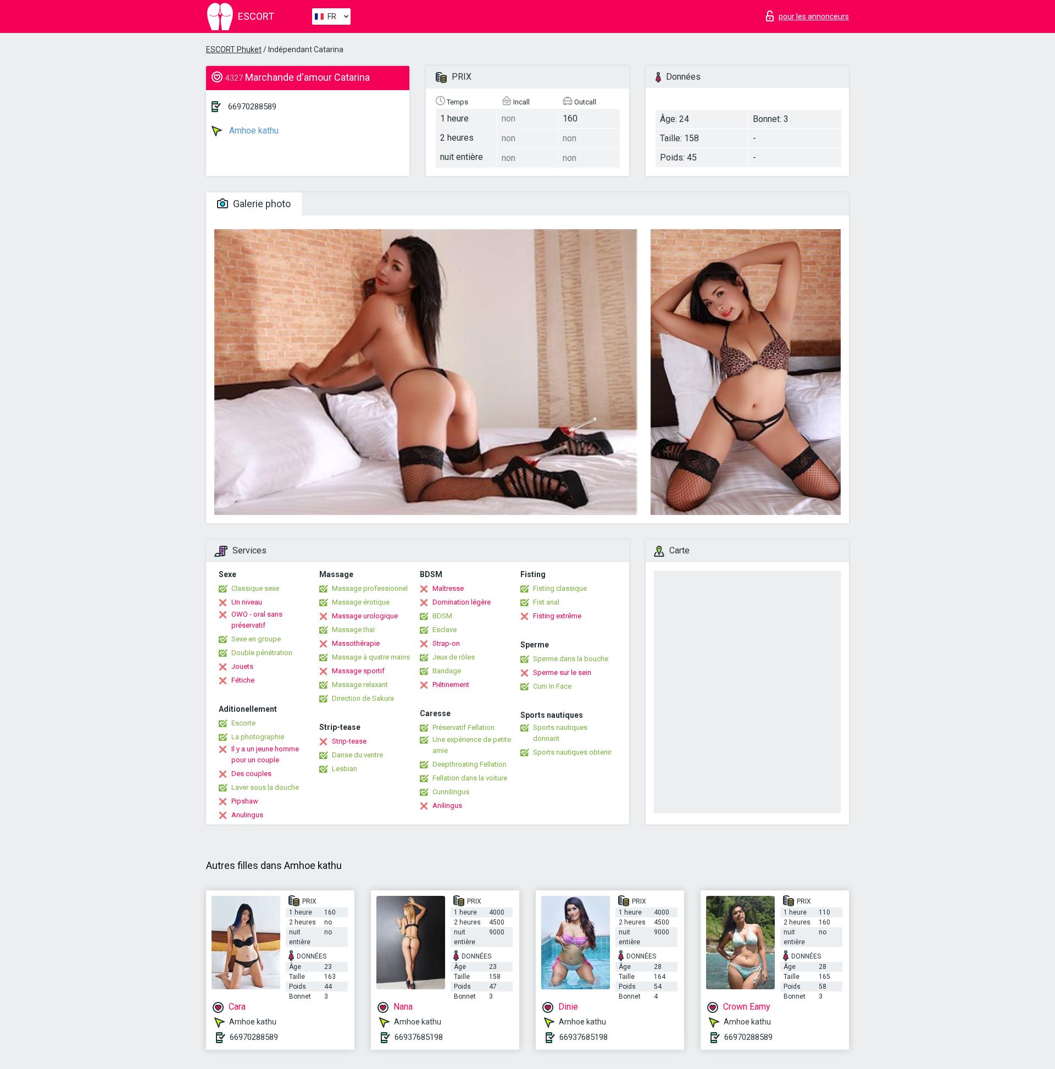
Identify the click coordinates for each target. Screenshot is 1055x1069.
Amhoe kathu (253, 130)
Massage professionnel (370, 588)
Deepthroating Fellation (469, 764)
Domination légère (461, 602)
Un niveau (246, 602)
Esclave (444, 629)
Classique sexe (255, 588)
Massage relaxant (360, 684)
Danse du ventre (357, 755)
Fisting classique (560, 588)
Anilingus (447, 805)
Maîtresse (448, 588)
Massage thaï (353, 629)
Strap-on (446, 643)
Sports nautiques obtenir (572, 752)
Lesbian (344, 769)
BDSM (442, 616)
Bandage (446, 671)
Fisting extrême (557, 616)
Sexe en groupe (256, 639)
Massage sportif (358, 671)
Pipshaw (244, 801)
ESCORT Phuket (234, 49)
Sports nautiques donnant (560, 733)
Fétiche (242, 680)
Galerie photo (261, 203)
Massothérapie (356, 643)
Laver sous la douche (265, 787)
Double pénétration (261, 653)
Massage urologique (365, 616)
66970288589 (252, 107)
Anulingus (247, 815)
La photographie (257, 737)
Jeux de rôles (453, 657)
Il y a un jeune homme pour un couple (265, 754)
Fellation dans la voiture (469, 778)
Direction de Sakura (363, 698)
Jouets (242, 666)
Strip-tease (349, 741)
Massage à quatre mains (371, 657)
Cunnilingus (450, 792)
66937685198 (419, 1037)
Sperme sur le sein (562, 672)
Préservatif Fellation (463, 727)
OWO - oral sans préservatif (256, 619)
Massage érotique (361, 602)
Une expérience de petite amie (471, 745)
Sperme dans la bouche (570, 659)
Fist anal (546, 602)
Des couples (251, 773)
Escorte (243, 723)
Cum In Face (552, 686)
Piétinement (450, 684)
